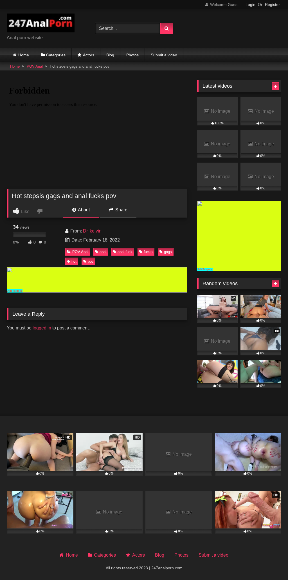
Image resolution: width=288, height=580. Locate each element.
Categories (56, 55)
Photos (132, 55)
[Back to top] (270, 563)
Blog (110, 55)
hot (73, 261)
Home (23, 55)
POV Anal (35, 66)
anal (103, 252)
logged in (42, 328)
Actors (88, 55)
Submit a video (164, 55)
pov (91, 261)
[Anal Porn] (44, 24)
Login (250, 4)
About (83, 209)
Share (120, 209)
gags (168, 252)
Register (272, 4)
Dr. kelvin (92, 231)
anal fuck (125, 252)
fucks (148, 252)
